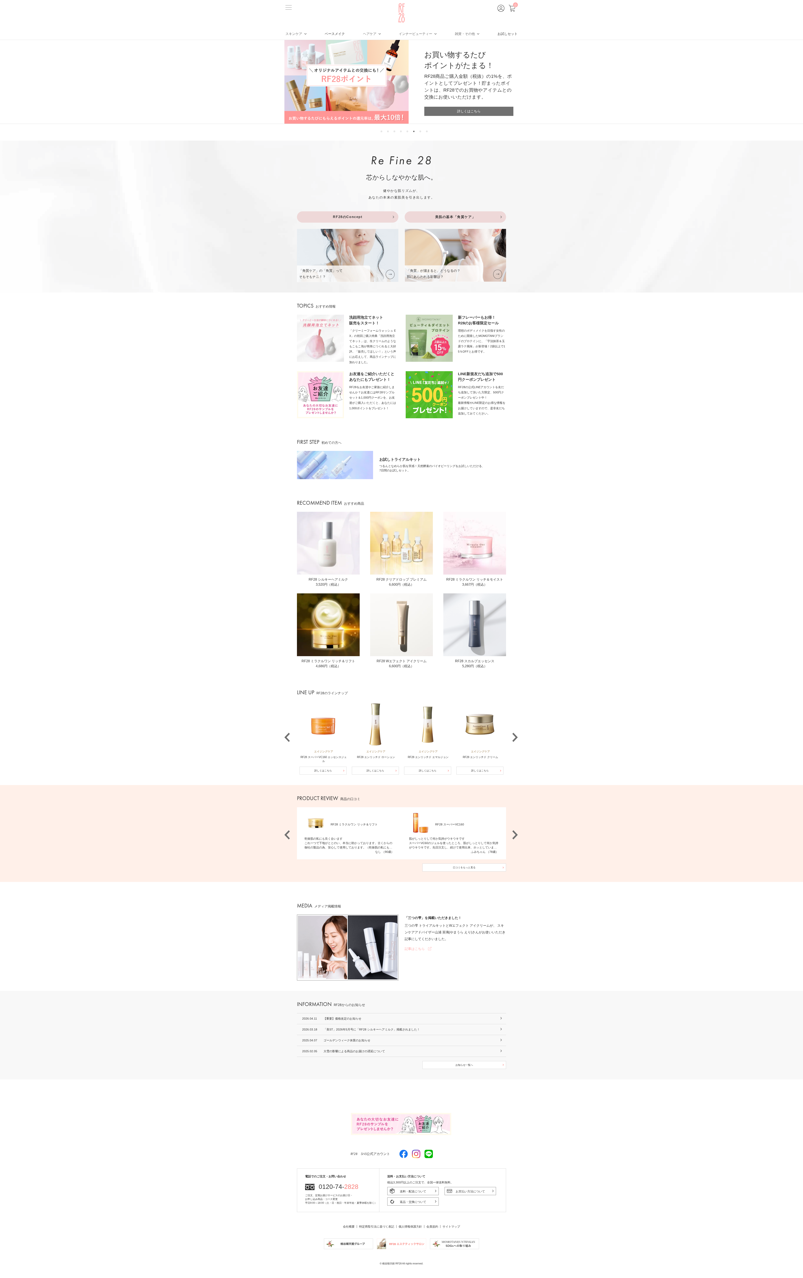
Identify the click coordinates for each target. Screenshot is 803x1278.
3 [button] (394, 131)
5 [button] (407, 131)
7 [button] (420, 131)
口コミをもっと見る (464, 867)
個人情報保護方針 (410, 1226)
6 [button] (413, 131)
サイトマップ (451, 1226)
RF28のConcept (347, 217)
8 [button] (426, 131)
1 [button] (381, 131)
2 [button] (388, 131)
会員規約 (432, 1226)
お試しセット (507, 34)
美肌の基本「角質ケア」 (455, 217)
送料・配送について (413, 1191)
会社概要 (349, 1226)
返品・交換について (413, 1202)
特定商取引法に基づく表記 (376, 1226)
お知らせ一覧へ (464, 1065)
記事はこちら (416, 949)
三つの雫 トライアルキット (425, 925)
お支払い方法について (470, 1191)
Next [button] (514, 731)
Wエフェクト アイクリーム (469, 925)
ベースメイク (335, 34)
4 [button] (401, 131)
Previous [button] (286, 731)
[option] (401, 82)
